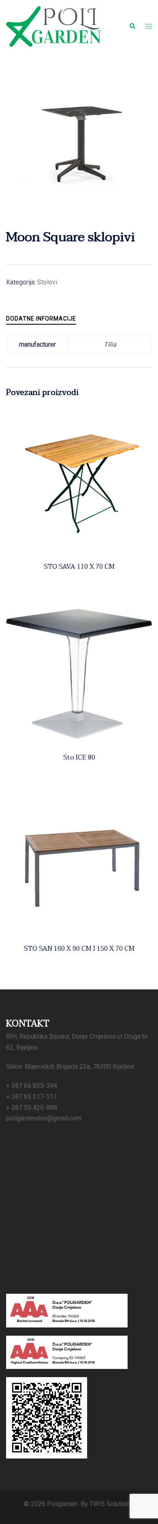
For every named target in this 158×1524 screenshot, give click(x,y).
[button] (132, 26)
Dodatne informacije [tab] (41, 318)
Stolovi (47, 282)
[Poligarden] (53, 26)
